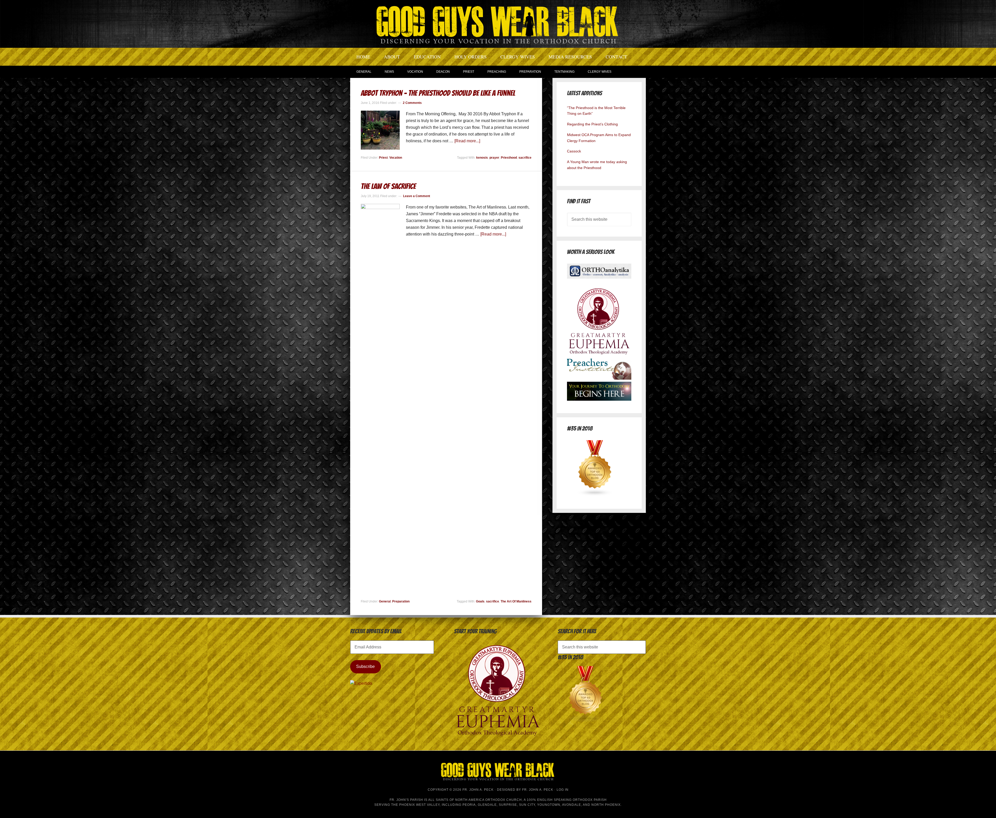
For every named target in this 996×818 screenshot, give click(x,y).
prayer (494, 157)
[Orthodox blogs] (595, 495)
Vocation (395, 157)
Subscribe (365, 666)
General (385, 601)
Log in (563, 790)
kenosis (482, 157)
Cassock (574, 151)
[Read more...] (467, 141)
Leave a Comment (416, 196)
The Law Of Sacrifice (388, 186)
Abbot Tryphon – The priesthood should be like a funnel (438, 93)
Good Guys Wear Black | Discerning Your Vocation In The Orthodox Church (498, 23)
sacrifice (524, 157)
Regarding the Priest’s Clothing (592, 124)
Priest (383, 157)
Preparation (401, 601)
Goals (480, 601)
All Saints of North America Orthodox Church (475, 800)
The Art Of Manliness (516, 601)
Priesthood (509, 157)
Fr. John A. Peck (537, 790)
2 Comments (412, 103)
